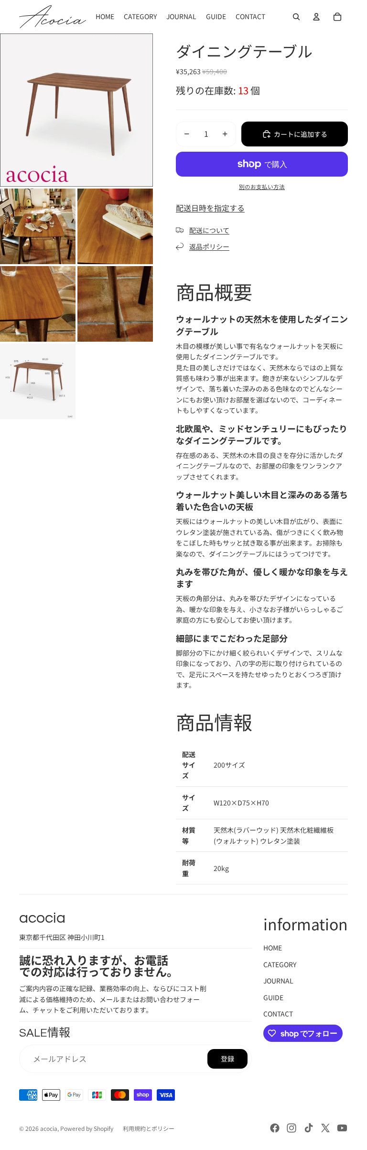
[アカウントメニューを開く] (316, 16)
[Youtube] (342, 1128)
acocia (48, 1128)
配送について (209, 230)
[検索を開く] (296, 16)
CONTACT (278, 1013)
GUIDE (273, 997)
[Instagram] (291, 1128)
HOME (272, 947)
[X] (325, 1128)
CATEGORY (279, 964)
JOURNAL (278, 980)
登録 (227, 1058)
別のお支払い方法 (262, 186)
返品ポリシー (209, 246)
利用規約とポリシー (148, 1128)
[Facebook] (275, 1128)
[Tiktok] (308, 1128)
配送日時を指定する (210, 207)
